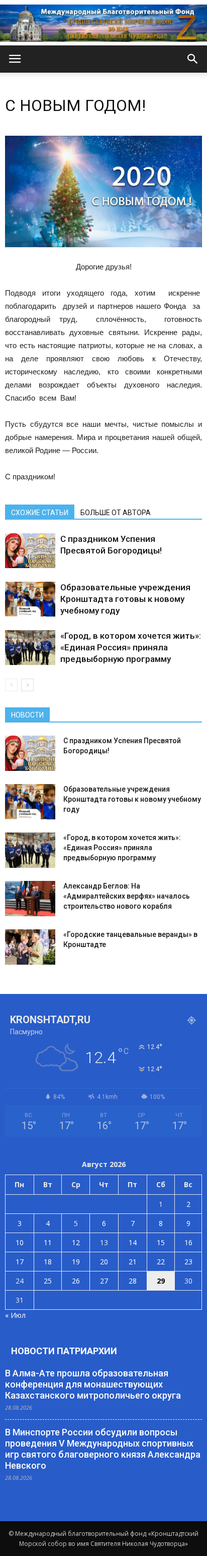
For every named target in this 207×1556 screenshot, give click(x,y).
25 (48, 1281)
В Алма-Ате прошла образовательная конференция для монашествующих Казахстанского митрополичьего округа (93, 1384)
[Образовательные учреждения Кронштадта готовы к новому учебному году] (30, 599)
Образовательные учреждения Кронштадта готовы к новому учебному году (125, 599)
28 (133, 1281)
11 (48, 1242)
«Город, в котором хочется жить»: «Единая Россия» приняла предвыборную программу (130, 647)
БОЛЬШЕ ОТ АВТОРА (115, 513)
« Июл (15, 1315)
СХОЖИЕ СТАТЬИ (39, 513)
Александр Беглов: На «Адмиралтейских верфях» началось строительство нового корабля (126, 896)
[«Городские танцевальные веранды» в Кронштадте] (30, 947)
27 (104, 1281)
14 (133, 1242)
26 (76, 1281)
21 (133, 1261)
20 (104, 1261)
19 (76, 1261)
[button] (193, 59)
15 (161, 1242)
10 (20, 1242)
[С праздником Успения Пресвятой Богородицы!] (30, 550)
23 (188, 1261)
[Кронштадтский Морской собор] (103, 23)
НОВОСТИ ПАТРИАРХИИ (64, 1351)
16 (188, 1242)
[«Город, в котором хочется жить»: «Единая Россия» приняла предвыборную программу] (30, 647)
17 (20, 1261)
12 (76, 1242)
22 (161, 1261)
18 (48, 1261)
